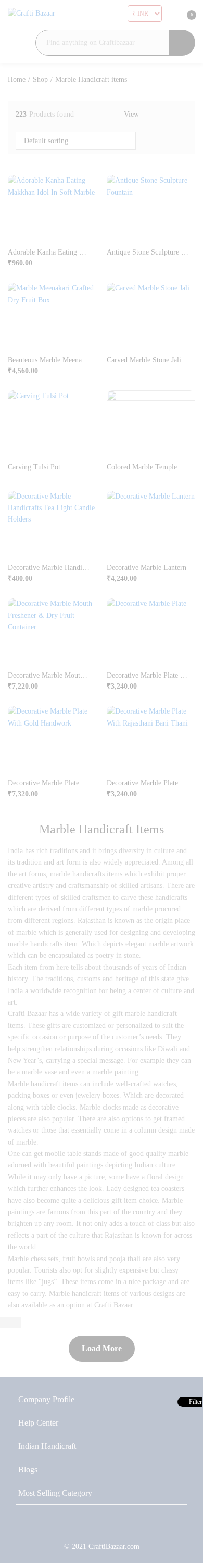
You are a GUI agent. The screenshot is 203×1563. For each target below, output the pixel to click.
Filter (194, 1401)
